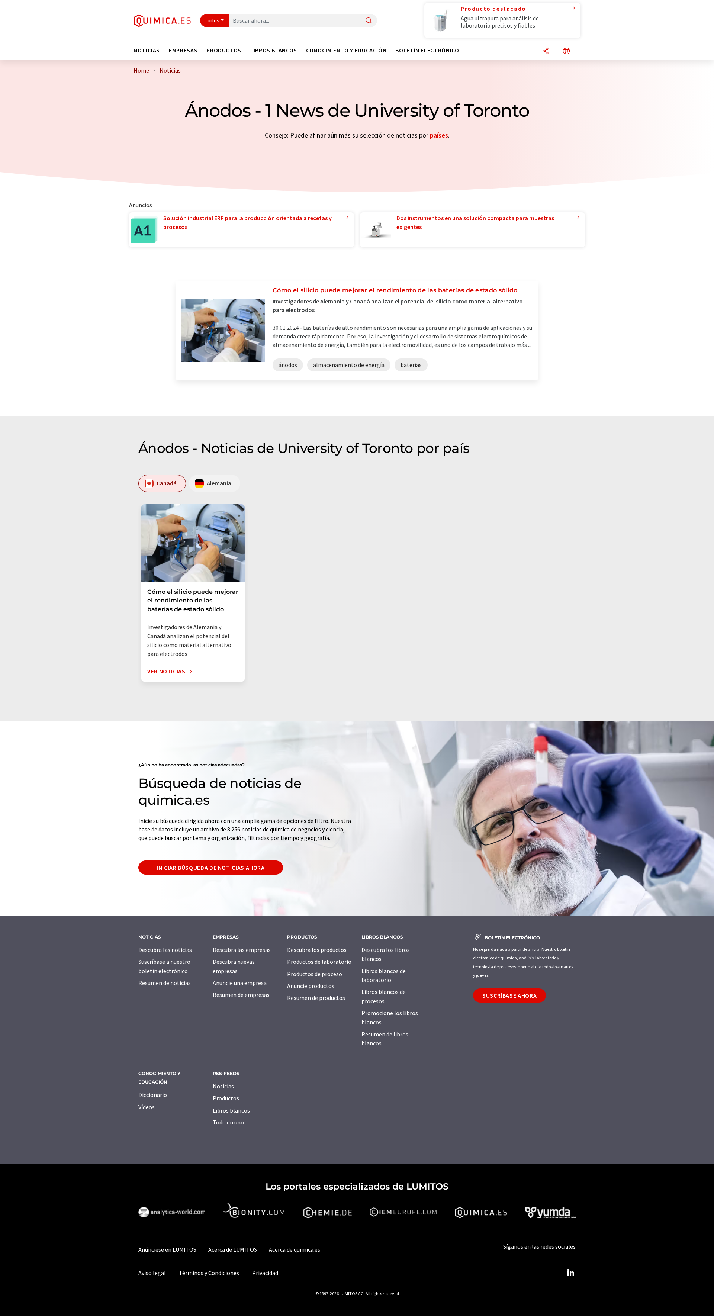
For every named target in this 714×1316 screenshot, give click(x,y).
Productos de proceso (314, 974)
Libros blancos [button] (273, 50)
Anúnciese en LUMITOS (167, 1249)
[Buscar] (369, 21)
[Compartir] (546, 51)
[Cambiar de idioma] (566, 51)
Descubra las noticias (165, 949)
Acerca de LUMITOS (232, 1249)
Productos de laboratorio (319, 961)
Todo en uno (228, 1122)
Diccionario (152, 1094)
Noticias (223, 1086)
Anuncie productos (310, 986)
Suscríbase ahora (509, 995)
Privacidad (265, 1273)
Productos (226, 1098)
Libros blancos (231, 1110)
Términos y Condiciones (209, 1273)
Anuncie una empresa (240, 983)
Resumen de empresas (241, 994)
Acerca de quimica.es (294, 1249)
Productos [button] (223, 50)
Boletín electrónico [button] (427, 50)
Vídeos (146, 1107)
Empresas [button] (183, 50)
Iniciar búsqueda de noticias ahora (211, 867)
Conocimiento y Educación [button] (346, 50)
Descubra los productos (317, 949)
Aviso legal (152, 1273)
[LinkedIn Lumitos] (570, 1273)
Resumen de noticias (164, 983)
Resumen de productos (316, 997)
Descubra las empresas (242, 949)
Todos (212, 20)
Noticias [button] (147, 50)
